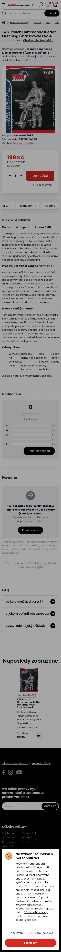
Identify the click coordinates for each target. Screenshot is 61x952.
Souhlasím (30, 943)
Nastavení (17, 933)
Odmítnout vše (44, 933)
